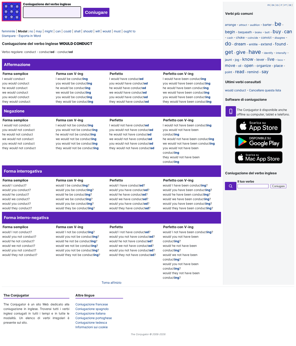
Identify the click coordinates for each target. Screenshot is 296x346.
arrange (230, 24)
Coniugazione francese (91, 304)
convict (266, 37)
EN (273, 5)
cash (230, 37)
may (39, 31)
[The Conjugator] (11, 12)
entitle (253, 44)
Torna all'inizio (111, 282)
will (97, 31)
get (229, 52)
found (280, 44)
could (67, 31)
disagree (280, 37)
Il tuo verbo (245, 181)
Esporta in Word (30, 36)
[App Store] (259, 132)
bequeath (245, 32)
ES (277, 5)
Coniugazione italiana (90, 313)
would (106, 31)
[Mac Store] (259, 164)
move (230, 65)
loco (280, 59)
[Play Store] (259, 147)
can (58, 31)
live (271, 59)
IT (281, 5)
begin (230, 32)
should (88, 31)
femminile (8, 31)
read (239, 71)
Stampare (9, 36)
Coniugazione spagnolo (92, 309)
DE (290, 5)
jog (237, 59)
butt (267, 32)
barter (267, 24)
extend (266, 44)
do (228, 43)
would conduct (235, 90)
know (247, 59)
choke (240, 37)
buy (277, 31)
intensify (281, 52)
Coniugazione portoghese (93, 318)
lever (260, 59)
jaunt (228, 59)
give (241, 52)
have (255, 51)
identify (268, 52)
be (278, 23)
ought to (129, 31)
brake (258, 32)
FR (268, 5)
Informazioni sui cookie (91, 327)
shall (77, 31)
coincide (253, 37)
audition (255, 24)
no (31, 31)
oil (239, 66)
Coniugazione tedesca (91, 322)
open (249, 65)
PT (285, 5)
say (265, 71)
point (228, 72)
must (117, 31)
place (278, 65)
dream (240, 44)
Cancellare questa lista (265, 90)
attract (243, 24)
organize (264, 65)
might (49, 31)
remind (253, 72)
